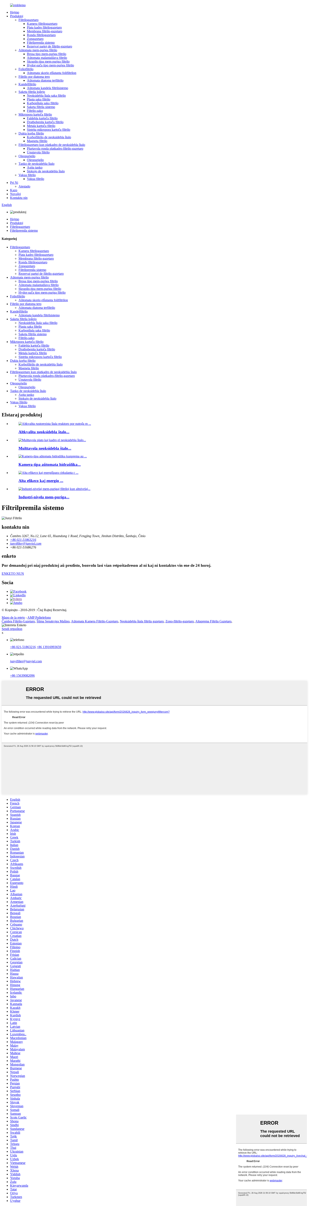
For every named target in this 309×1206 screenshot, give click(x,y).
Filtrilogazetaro (28, 20)
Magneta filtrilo (37, 141)
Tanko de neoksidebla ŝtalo (36, 163)
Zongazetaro (35, 39)
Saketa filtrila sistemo (41, 107)
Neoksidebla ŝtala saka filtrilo (46, 95)
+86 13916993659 (49, 647)
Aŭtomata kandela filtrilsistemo (47, 88)
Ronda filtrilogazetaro (41, 35)
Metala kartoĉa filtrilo (41, 126)
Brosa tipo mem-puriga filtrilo (46, 54)
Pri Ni (14, 182)
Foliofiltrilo (25, 69)
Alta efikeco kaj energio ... (40, 480)
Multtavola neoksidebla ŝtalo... (44, 448)
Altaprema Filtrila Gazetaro (213, 621)
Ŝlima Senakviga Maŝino (53, 621)
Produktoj (16, 16)
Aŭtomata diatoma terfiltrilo (45, 80)
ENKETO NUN (13, 573)
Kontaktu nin (19, 197)
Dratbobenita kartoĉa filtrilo (45, 122)
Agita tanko (34, 167)
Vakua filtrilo (27, 175)
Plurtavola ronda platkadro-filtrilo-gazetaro (55, 148)
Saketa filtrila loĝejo (31, 92)
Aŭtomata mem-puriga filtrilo (37, 50)
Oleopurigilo (26, 156)
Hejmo (14, 12)
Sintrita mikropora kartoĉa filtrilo (48, 129)
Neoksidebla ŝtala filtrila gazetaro (142, 621)
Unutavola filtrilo (38, 152)
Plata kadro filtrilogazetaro (44, 27)
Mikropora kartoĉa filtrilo (35, 114)
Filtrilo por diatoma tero (34, 76)
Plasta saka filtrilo (38, 99)
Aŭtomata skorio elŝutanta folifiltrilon (51, 73)
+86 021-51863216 (23, 647)
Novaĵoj (15, 194)
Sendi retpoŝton (12, 629)
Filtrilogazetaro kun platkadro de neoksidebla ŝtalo (51, 145)
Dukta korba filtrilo (31, 133)
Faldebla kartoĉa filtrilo (42, 118)
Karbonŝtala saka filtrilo (42, 103)
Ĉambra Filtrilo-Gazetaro (18, 621)
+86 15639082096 (22, 675)
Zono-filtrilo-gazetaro (179, 621)
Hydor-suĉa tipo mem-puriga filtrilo (50, 65)
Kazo (13, 190)
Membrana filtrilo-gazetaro (44, 31)
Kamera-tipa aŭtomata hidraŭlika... (49, 464)
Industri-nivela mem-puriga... (43, 497)
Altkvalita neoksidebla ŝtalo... (43, 432)
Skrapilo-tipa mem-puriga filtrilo (48, 61)
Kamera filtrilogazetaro (42, 23)
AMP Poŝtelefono (39, 617)
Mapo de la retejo (13, 617)
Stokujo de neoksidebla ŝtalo (46, 171)
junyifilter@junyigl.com (26, 661)
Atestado (24, 186)
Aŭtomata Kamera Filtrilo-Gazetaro (94, 621)
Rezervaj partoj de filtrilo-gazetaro (49, 46)
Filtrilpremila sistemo (41, 42)
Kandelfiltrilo (27, 84)
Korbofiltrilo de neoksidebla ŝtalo (49, 137)
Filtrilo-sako (35, 110)
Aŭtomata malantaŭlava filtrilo (47, 57)
